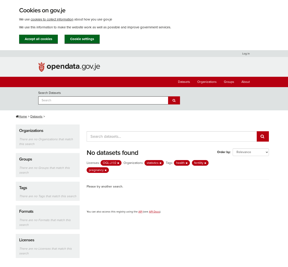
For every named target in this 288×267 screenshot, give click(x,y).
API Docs (154, 211)
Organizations (207, 82)
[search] (263, 136)
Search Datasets (49, 93)
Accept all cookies (38, 39)
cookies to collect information (52, 19)
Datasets (184, 82)
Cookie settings (82, 39)
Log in (246, 53)
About (245, 82)
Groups (229, 82)
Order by (223, 152)
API (140, 211)
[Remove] (118, 163)
